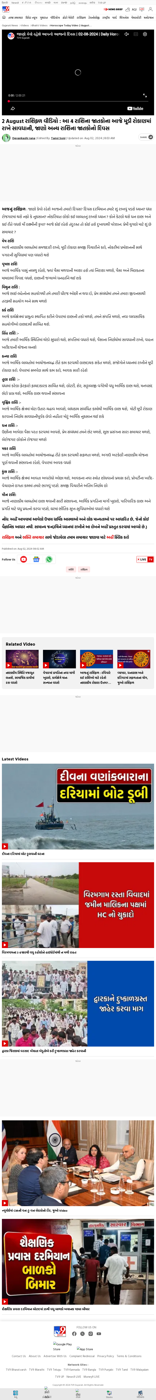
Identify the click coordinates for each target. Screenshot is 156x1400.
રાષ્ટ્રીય (106, 17)
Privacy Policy (105, 1356)
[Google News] (36, 559)
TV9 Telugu (54, 1369)
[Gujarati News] (6, 9)
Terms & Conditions (129, 1356)
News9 (15, 2)
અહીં (110, 537)
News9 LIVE (74, 1376)
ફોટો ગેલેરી (68, 17)
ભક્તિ (71, 569)
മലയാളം (83, 2)
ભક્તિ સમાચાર (33, 537)
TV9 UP (59, 1376)
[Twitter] (82, 1334)
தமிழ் (73, 2)
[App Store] (88, 1350)
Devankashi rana (23, 138)
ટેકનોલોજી (94, 17)
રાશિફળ (81, 17)
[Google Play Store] (64, 1347)
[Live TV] (141, 9)
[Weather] (128, 9)
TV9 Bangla (89, 1369)
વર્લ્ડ (114, 17)
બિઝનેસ (124, 17)
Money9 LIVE (91, 1376)
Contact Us (19, 1356)
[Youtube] (23, 559)
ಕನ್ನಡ (27, 2)
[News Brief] (113, 9)
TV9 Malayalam (139, 1369)
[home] (4, 17)
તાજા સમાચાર (15, 17)
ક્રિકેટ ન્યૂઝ (31, 17)
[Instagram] (90, 1334)
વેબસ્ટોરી (136, 17)
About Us (35, 1356)
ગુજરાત (44, 17)
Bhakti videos (40, 25)
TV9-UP (102, 2)
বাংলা (56, 2)
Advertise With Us (55, 1356)
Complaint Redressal (82, 1356)
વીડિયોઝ (55, 17)
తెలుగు (38, 2)
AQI (134, 9)
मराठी (48, 2)
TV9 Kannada (72, 1369)
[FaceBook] (74, 1334)
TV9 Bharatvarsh (16, 1369)
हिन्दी (5, 2)
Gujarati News (10, 25)
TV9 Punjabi (106, 1369)
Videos (25, 25)
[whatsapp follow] (49, 559)
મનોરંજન (149, 17)
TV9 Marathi (36, 1369)
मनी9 (92, 2)
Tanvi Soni (58, 138)
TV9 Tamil (122, 1369)
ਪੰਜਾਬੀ (64, 2)
